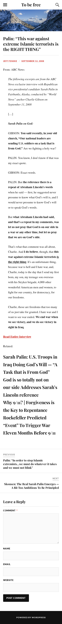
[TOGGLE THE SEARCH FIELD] (57, 4)
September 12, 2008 (32, 61)
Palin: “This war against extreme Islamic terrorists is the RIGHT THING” (31, 44)
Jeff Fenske (10, 61)
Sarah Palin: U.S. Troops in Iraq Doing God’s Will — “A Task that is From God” (30, 364)
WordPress (39, 617)
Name (6, 548)
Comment (10, 510)
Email (7, 564)
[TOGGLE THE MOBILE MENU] (5, 4)
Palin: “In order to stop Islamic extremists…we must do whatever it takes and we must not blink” (30, 463)
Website (8, 580)
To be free (31, 4)
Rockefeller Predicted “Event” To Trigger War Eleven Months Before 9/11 (29, 425)
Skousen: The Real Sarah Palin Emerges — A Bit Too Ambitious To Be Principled (31, 485)
